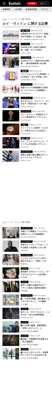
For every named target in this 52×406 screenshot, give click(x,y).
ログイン (43, 3)
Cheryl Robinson (27, 107)
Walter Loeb (25, 160)
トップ (4, 19)
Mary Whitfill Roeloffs (29, 66)
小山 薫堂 (24, 304)
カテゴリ (45, 9)
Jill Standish (26, 93)
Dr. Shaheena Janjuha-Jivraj (32, 39)
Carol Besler (26, 120)
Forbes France (27, 317)
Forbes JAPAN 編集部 (29, 331)
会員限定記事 (31, 9)
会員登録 (31, 3)
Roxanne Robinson (28, 237)
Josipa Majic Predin (29, 80)
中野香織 (24, 277)
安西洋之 (24, 264)
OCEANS (24, 250)
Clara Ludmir (26, 53)
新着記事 (6, 9)
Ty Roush (24, 147)
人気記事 (18, 9)
